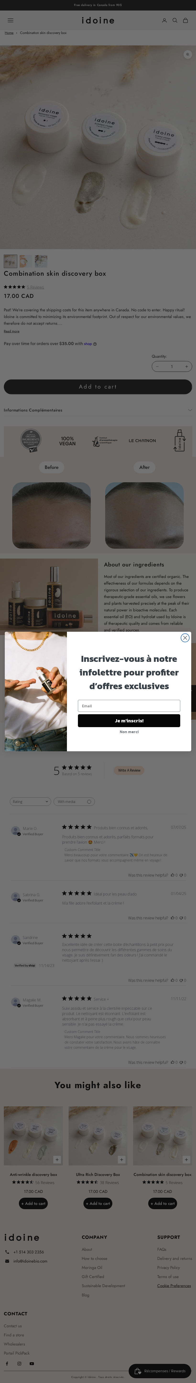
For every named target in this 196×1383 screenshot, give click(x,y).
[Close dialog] (185, 638)
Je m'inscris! (129, 720)
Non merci (129, 732)
